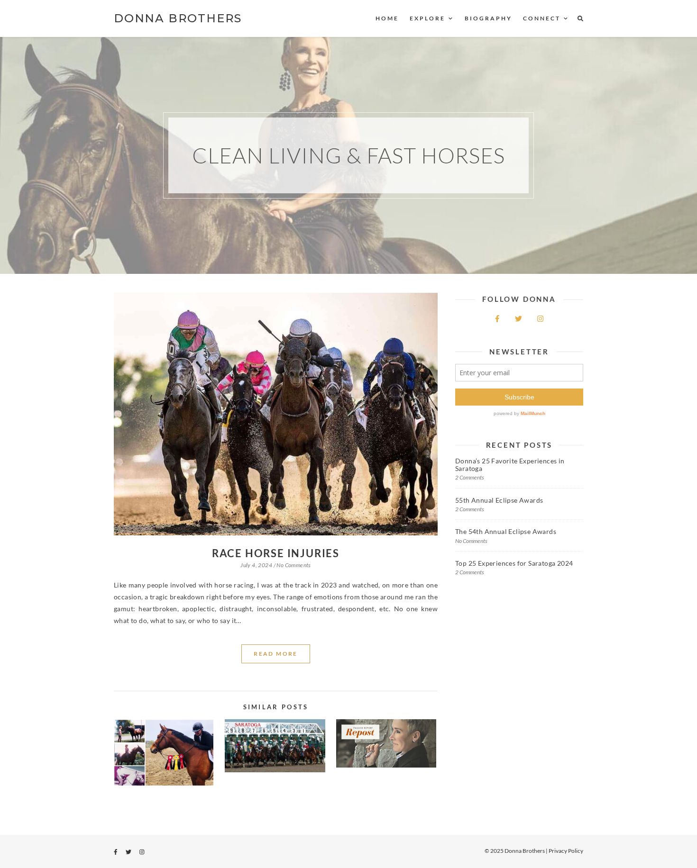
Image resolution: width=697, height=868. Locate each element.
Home (387, 18)
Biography (488, 18)
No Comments (293, 565)
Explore (427, 18)
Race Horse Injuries (275, 553)
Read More (276, 653)
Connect (541, 18)
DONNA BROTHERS (178, 18)
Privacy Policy (566, 850)
